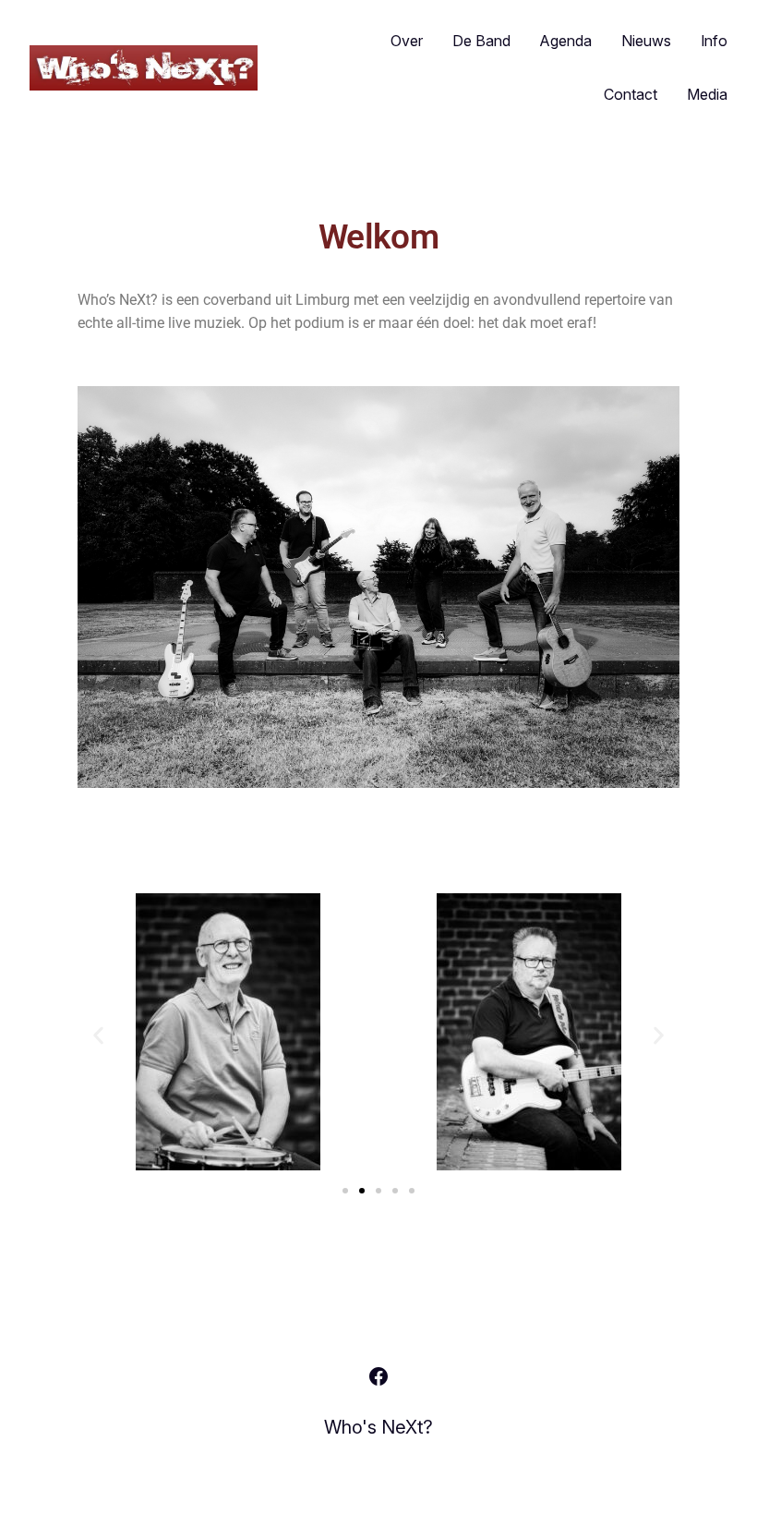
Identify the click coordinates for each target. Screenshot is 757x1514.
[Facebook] (378, 1376)
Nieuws (646, 40)
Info (714, 40)
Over (407, 40)
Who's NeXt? (378, 1427)
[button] (98, 1035)
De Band (481, 40)
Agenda (566, 40)
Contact (630, 94)
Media (707, 94)
